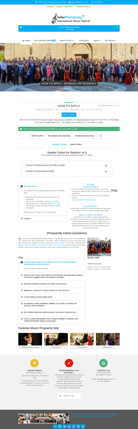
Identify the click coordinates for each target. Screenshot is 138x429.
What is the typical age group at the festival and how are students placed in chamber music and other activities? (53, 276)
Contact (111, 41)
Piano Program (56, 347)
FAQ (100, 136)
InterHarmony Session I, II (35, 373)
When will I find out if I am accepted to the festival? (47, 290)
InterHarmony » (104, 105)
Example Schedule (58, 243)
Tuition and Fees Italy (85, 136)
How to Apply (47, 120)
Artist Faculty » (67, 41)
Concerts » (84, 41)
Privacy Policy (112, 416)
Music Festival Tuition (86, 120)
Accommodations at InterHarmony (84, 200)
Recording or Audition (63, 120)
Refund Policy (30, 186)
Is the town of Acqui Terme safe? (38, 297)
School (59, 7)
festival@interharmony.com (79, 2)
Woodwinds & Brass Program (30, 347)
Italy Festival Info (44, 41)
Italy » (112, 105)
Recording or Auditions (59, 136)
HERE (116, 120)
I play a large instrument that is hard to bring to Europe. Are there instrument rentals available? (51, 320)
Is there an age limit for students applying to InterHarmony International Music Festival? (50, 263)
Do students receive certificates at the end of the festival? (50, 312)
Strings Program (108, 347)
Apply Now (69, 29)
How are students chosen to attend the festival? (45, 284)
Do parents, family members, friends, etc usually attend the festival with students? (50, 305)
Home (27, 41)
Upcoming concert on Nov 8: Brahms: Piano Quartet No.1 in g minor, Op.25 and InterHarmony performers (34, 383)
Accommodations (42, 245)
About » (97, 41)
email (72, 247)
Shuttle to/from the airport (27, 245)
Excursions (56, 245)
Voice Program (82, 347)
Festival (50, 7)
